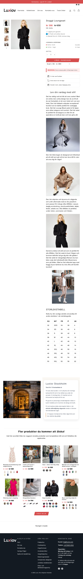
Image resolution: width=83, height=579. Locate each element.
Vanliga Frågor (21, 551)
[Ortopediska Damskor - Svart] (30, 503)
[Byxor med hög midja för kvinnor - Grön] (63, 505)
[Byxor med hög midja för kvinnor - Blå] (66, 508)
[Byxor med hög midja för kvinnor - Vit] (73, 505)
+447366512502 (69, 545)
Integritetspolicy (42, 554)
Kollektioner (31, 10)
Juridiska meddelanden (45, 563)
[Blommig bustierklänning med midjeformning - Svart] (11, 474)
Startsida (21, 10)
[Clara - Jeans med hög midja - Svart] (47, 470)
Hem (18, 542)
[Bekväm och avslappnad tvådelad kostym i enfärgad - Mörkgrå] (66, 474)
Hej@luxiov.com (68, 542)
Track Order (61, 10)
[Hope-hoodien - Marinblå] (50, 503)
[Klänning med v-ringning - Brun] (5, 503)
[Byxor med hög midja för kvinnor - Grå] (76, 508)
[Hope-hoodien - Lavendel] (47, 503)
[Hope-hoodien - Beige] (50, 506)
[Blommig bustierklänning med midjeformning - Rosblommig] (5, 472)
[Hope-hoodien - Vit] (47, 506)
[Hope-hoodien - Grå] (56, 506)
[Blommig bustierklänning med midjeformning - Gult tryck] (11, 472)
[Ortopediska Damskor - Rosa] (24, 503)
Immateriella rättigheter (45, 560)
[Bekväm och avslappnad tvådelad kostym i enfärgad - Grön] (73, 472)
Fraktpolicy (41, 542)
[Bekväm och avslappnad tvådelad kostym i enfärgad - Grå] (63, 472)
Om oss (40, 10)
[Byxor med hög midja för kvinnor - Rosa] (66, 505)
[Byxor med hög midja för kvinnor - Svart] (69, 505)
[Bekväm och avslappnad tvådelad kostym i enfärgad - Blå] (63, 474)
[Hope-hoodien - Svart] (44, 503)
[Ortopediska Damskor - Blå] (24, 506)
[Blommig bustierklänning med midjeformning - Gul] (5, 474)
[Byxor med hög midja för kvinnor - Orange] (63, 508)
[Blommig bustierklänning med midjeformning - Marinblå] (8, 474)
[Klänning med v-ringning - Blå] (8, 503)
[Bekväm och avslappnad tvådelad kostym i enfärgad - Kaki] (76, 472)
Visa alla (41, 513)
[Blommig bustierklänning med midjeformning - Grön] (14, 472)
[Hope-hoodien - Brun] (56, 503)
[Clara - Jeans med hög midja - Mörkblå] (44, 470)
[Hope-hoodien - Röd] (44, 506)
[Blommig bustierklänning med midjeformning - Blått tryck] (8, 472)
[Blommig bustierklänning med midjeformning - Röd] (17, 472)
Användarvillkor (42, 551)
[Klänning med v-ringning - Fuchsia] (11, 503)
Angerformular (42, 548)
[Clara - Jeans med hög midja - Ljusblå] (50, 470)
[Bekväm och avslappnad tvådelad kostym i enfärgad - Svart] (66, 472)
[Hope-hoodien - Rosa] (53, 503)
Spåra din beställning (23, 554)
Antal (49, 51)
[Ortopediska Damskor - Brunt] (37, 503)
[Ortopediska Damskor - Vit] (27, 503)
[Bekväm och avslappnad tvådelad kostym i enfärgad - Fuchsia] (69, 472)
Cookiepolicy (42, 545)
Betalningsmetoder (43, 557)
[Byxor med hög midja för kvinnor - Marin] (76, 505)
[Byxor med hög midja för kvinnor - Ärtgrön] (69, 508)
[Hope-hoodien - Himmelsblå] (53, 506)
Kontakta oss (49, 10)
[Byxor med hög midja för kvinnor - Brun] (73, 508)
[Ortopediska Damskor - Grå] (33, 503)
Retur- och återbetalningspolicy (44, 566)
